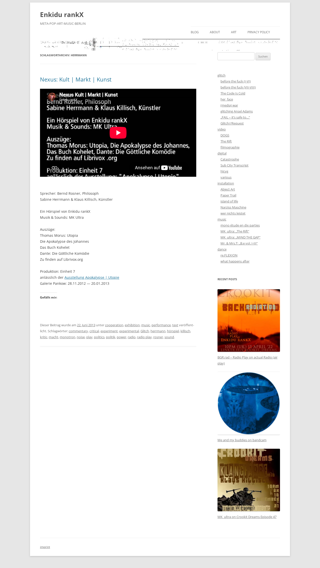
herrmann (158, 331)
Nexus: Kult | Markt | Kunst (76, 79)
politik (110, 337)
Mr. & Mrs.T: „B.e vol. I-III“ (239, 243)
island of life (229, 201)
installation (226, 183)
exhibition (132, 325)
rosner (158, 337)
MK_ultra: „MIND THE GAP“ (240, 237)
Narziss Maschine (233, 207)
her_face (226, 99)
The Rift (226, 141)
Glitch (144, 331)
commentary (78, 331)
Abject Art (227, 189)
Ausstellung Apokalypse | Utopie (91, 277)
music (145, 325)
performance (161, 325)
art (233, 32)
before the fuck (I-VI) (235, 81)
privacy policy (259, 32)
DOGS (224, 135)
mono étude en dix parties (240, 225)
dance (222, 249)
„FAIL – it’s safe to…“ (235, 117)
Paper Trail (228, 195)
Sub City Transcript (234, 165)
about (215, 32)
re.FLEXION (229, 255)
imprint (45, 547)
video (222, 129)
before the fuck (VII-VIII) (238, 87)
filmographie (230, 147)
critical (94, 331)
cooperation (114, 325)
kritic (43, 337)
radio (132, 337)
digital (222, 153)
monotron (67, 337)
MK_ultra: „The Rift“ (234, 231)
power (121, 337)
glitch (222, 75)
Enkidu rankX (62, 14)
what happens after (235, 261)
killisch (185, 331)
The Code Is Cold (232, 93)
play (89, 337)
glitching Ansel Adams (236, 111)
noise (81, 337)
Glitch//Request (232, 123)
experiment (109, 331)
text (175, 325)
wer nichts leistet (233, 213)
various (226, 177)
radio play (144, 337)
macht (53, 337)
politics (99, 337)
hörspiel (173, 331)
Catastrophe (229, 159)
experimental (129, 331)
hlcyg (224, 171)
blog (195, 32)
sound (169, 337)
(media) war (229, 105)
